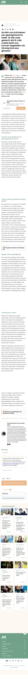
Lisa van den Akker (7, 23)
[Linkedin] (9, 444)
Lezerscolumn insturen (7, 651)
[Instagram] (8, 444)
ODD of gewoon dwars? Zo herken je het (13, 248)
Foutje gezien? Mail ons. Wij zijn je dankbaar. (13, 418)
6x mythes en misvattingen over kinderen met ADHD (12, 412)
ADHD (14, 23)
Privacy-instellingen (6, 656)
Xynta (16, 667)
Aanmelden (21, 108)
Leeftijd (4, 646)
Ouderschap (5, 648)
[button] (24, 641)
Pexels (26, 71)
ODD (20, 75)
